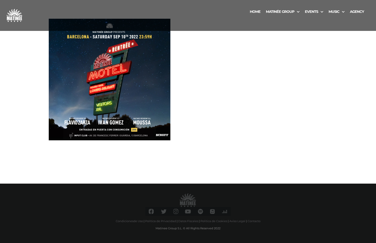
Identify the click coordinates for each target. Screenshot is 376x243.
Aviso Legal (237, 221)
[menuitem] (255, 11)
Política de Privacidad (160, 221)
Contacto (254, 221)
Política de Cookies (213, 221)
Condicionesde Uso (129, 221)
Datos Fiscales (188, 221)
